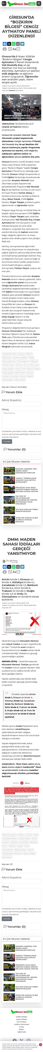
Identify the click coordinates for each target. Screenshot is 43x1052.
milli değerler (10, 73)
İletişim (21, 1029)
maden (24, 650)
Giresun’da (8, 56)
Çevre (31, 850)
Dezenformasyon (9, 835)
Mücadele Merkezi (29, 641)
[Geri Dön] (4, 3)
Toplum (30, 372)
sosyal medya (13, 644)
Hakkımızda (21, 1032)
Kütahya (17, 582)
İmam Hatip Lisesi (31, 365)
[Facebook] (14, 1040)
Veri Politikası (21, 1022)
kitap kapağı (8, 317)
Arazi (36, 835)
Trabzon (7, 590)
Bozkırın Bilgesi (33, 369)
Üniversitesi (16, 331)
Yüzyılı (21, 268)
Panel (31, 357)
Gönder (7, 441)
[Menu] (38, 3)
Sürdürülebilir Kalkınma (12, 853)
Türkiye (18, 268)
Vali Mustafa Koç (12, 65)
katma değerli (15, 767)
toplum (24, 232)
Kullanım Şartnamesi (21, 1024)
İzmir (5, 846)
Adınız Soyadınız (11, 400)
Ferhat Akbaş (25, 193)
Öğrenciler (31, 76)
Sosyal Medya (24, 838)
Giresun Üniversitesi (10, 376)
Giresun (12, 90)
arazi (23, 647)
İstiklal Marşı (20, 372)
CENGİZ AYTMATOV (11, 127)
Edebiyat (34, 361)
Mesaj (5, 409)
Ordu (20, 593)
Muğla (30, 590)
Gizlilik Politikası (21, 1017)
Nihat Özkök (14, 199)
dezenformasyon (32, 756)
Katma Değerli (29, 853)
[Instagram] (28, 1040)
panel (21, 282)
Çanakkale (8, 585)
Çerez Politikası (21, 1019)
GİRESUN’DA (8, 124)
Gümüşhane (9, 596)
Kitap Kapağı (8, 372)
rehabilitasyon (22, 729)
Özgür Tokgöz (17, 202)
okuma (18, 157)
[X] (21, 1040)
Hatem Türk (20, 369)
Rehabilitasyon (20, 850)
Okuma (19, 365)
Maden (21, 835)
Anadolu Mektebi (21, 135)
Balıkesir (32, 585)
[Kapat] (40, 1044)
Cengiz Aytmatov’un (12, 285)
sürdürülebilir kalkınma (17, 770)
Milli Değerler (23, 361)
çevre (37, 764)
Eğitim (11, 177)
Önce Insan (7, 857)
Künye (21, 1027)
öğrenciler (22, 205)
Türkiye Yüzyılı (8, 365)
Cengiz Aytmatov (23, 141)
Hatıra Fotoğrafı (26, 376)
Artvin (6, 579)
